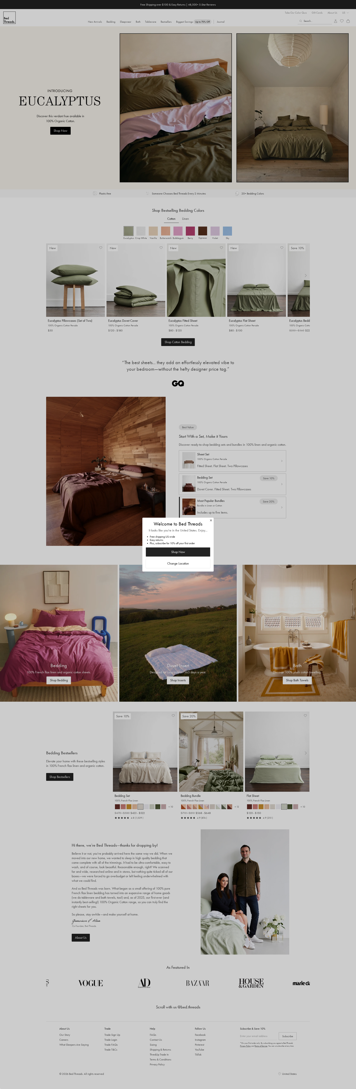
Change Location (178, 563)
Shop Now (178, 552)
